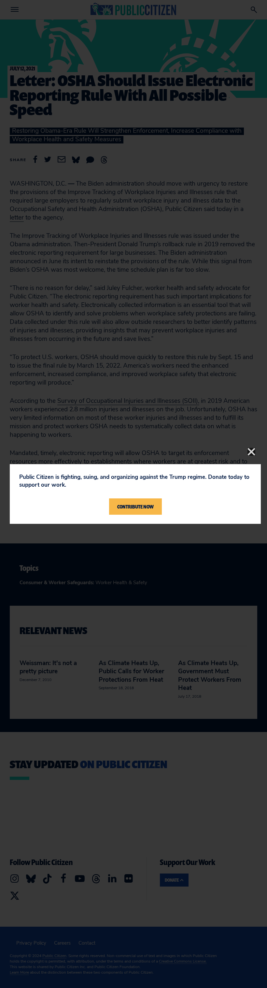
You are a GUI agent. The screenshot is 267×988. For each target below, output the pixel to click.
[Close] (251, 452)
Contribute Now (135, 506)
